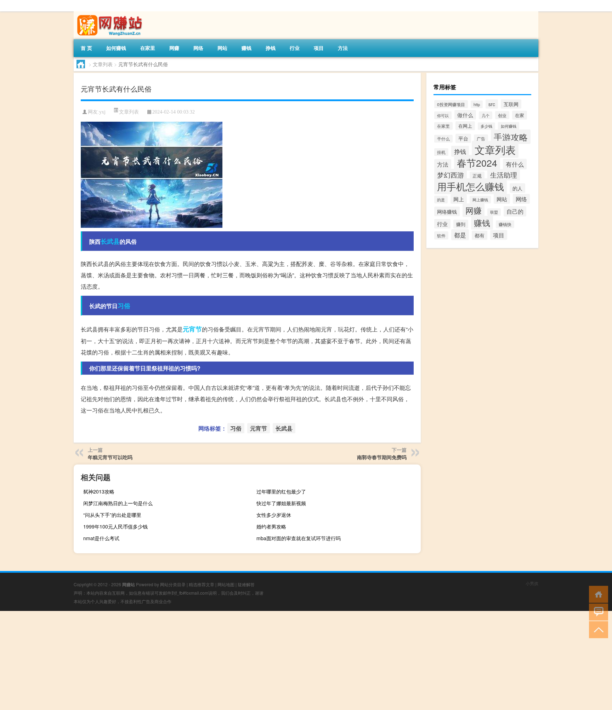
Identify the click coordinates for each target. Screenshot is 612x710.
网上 (458, 199)
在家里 (147, 47)
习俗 (124, 305)
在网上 (465, 125)
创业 (502, 115)
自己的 (514, 211)
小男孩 (532, 583)
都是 (460, 234)
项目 (319, 47)
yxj (102, 112)
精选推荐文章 (201, 584)
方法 (343, 47)
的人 (517, 188)
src (491, 104)
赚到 (460, 224)
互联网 (511, 104)
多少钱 (486, 126)
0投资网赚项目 (451, 104)
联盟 (494, 212)
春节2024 (477, 162)
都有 (479, 235)
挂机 (441, 152)
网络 (198, 47)
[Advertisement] (212, 660)
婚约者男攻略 (271, 526)
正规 (477, 176)
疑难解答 (246, 584)
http (477, 104)
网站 (222, 47)
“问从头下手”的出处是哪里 (112, 514)
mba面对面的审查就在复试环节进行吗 (298, 538)
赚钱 (246, 47)
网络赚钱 (447, 211)
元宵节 (192, 329)
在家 (519, 115)
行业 (295, 47)
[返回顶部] (597, 629)
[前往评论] (597, 611)
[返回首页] (597, 594)
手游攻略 (511, 137)
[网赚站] (111, 13)
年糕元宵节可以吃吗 (110, 457)
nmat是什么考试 (101, 538)
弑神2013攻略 (98, 491)
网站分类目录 (173, 584)
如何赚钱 (116, 47)
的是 (441, 199)
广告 (481, 138)
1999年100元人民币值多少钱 (115, 526)
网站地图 (225, 584)
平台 (463, 138)
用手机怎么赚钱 (470, 186)
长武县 (110, 241)
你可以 (443, 115)
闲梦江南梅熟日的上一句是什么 (118, 503)
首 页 (86, 47)
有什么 (515, 164)
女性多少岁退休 (273, 514)
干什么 (443, 139)
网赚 (174, 47)
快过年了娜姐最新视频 (281, 503)
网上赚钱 (480, 199)
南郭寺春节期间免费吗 (382, 457)
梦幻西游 (450, 174)
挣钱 (271, 47)
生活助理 (503, 174)
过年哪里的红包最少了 (281, 491)
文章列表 (103, 64)
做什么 (465, 115)
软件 (441, 235)
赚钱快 (505, 224)
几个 (485, 115)
